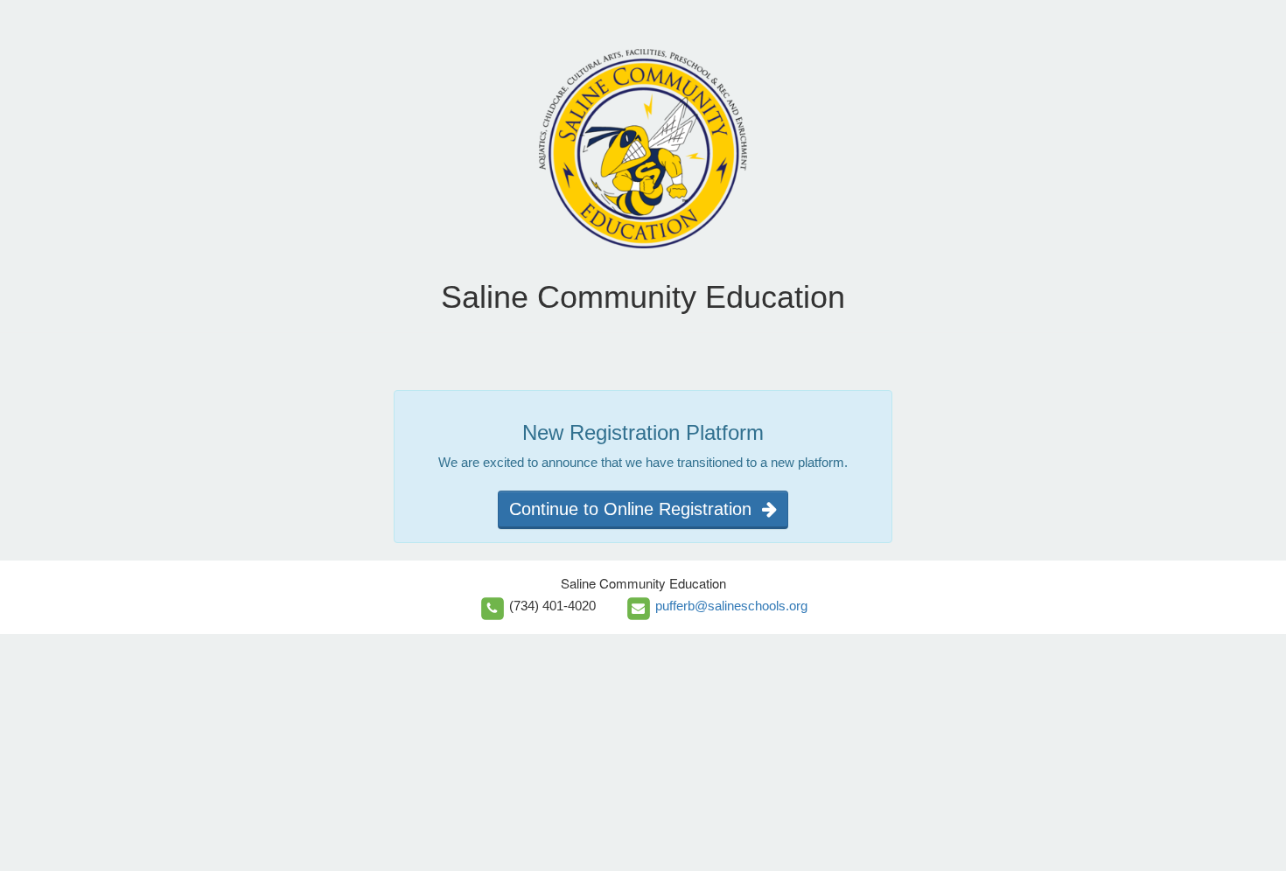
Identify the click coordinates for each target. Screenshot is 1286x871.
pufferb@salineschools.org (731, 605)
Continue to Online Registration (635, 509)
